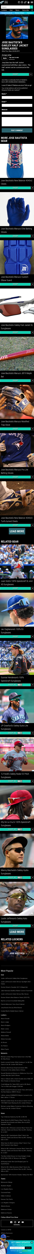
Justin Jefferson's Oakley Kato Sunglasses (14, 978)
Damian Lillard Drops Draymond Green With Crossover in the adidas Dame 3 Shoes (14, 1069)
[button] (28, 2)
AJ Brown (4, 1042)
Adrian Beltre (5, 1035)
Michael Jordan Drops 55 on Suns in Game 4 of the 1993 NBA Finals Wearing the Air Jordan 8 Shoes (17, 1102)
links (22, 14)
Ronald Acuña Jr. (6, 13)
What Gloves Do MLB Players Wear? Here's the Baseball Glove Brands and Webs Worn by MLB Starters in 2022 (15, 1122)
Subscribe (25, 10)
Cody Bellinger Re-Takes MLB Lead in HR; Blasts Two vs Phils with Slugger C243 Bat (16, 1085)
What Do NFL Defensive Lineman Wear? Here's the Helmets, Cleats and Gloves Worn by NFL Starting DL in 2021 (16, 1151)
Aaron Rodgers (5, 1025)
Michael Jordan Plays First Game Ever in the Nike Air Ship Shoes (16, 1058)
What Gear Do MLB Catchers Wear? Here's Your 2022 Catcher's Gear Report (16, 1144)
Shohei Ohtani (19, 13)
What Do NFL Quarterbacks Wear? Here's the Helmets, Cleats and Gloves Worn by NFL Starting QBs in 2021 (16, 1137)
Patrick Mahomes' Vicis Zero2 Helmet (12, 1004)
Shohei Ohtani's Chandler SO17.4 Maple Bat (14, 987)
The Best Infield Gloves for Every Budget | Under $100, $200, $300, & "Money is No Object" (16, 1157)
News (17, 10)
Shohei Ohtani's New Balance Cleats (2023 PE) (15, 997)
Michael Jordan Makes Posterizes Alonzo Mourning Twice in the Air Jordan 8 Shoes (17, 1107)
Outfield (5, 80)
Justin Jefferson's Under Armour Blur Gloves (15, 994)
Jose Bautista (15, 80)
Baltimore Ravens (6, 1213)
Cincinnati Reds (5, 1192)
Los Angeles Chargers (8, 1203)
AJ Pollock (4, 1046)
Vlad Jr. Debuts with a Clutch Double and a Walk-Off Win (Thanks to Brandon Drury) (17, 1080)
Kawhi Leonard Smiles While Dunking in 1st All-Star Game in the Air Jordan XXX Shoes (16, 1063)
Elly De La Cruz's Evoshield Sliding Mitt (12, 1001)
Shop (15, 74)
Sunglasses (14, 82)
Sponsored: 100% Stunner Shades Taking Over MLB (17, 1175)
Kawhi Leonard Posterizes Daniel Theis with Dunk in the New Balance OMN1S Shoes (17, 1091)
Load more (17, 531)
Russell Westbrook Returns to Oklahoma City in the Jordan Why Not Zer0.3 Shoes (17, 1074)
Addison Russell (6, 1032)
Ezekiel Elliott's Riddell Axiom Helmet (12, 1011)
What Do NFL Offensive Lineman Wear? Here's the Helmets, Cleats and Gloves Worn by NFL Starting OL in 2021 (16, 1130)
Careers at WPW (6, 1230)
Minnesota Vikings (6, 1182)
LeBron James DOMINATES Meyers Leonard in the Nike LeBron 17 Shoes (16, 1096)
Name (4, 94)
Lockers (4, 10)
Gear (11, 10)
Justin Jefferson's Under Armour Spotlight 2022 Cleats (16, 983)
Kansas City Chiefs (7, 1199)
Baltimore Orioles (6, 1209)
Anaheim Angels (6, 1186)
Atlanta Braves (5, 1206)
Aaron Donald (5, 1018)
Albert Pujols (5, 1049)
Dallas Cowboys (6, 1196)
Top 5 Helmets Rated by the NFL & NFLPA (14, 1117)
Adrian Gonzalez (6, 1039)
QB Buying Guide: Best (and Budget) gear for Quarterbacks (14, 1163)
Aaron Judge (5, 1022)
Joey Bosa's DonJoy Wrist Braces (11, 1007)
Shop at (12, 685)
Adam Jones (5, 1029)
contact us (24, 1250)
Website (4, 110)
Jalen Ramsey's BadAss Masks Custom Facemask (16, 991)
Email (4, 102)
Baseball (22, 82)
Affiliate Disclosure (7, 1233)
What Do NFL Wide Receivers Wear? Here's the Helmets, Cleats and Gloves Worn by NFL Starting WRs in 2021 (16, 1169)
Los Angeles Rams (7, 1189)
